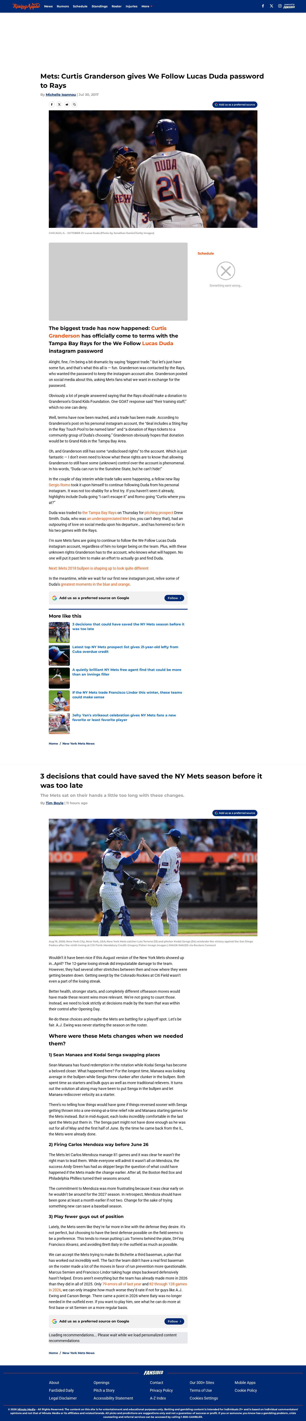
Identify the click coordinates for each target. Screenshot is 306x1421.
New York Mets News (78, 743)
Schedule (80, 6)
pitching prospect (159, 512)
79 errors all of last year (121, 1284)
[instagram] (280, 6)
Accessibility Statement (113, 1398)
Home (53, 743)
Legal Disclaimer (63, 1398)
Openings (101, 1382)
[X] (271, 6)
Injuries (131, 6)
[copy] (74, 104)
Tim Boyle (55, 803)
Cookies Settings (204, 1398)
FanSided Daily (61, 1390)
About (54, 1382)
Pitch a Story (104, 1390)
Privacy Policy (161, 1390)
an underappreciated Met (108, 518)
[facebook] (263, 6)
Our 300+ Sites (202, 1382)
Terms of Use (201, 1390)
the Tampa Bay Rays (99, 512)
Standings (99, 6)
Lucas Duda (157, 343)
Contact (156, 1382)
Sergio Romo (59, 485)
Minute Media (26, 1409)
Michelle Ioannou (61, 95)
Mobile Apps (245, 1382)
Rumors (63, 6)
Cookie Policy (246, 1390)
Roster (117, 6)
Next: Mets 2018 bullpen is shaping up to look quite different (98, 568)
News (48, 6)
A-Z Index (158, 1398)
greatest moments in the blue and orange (95, 584)
